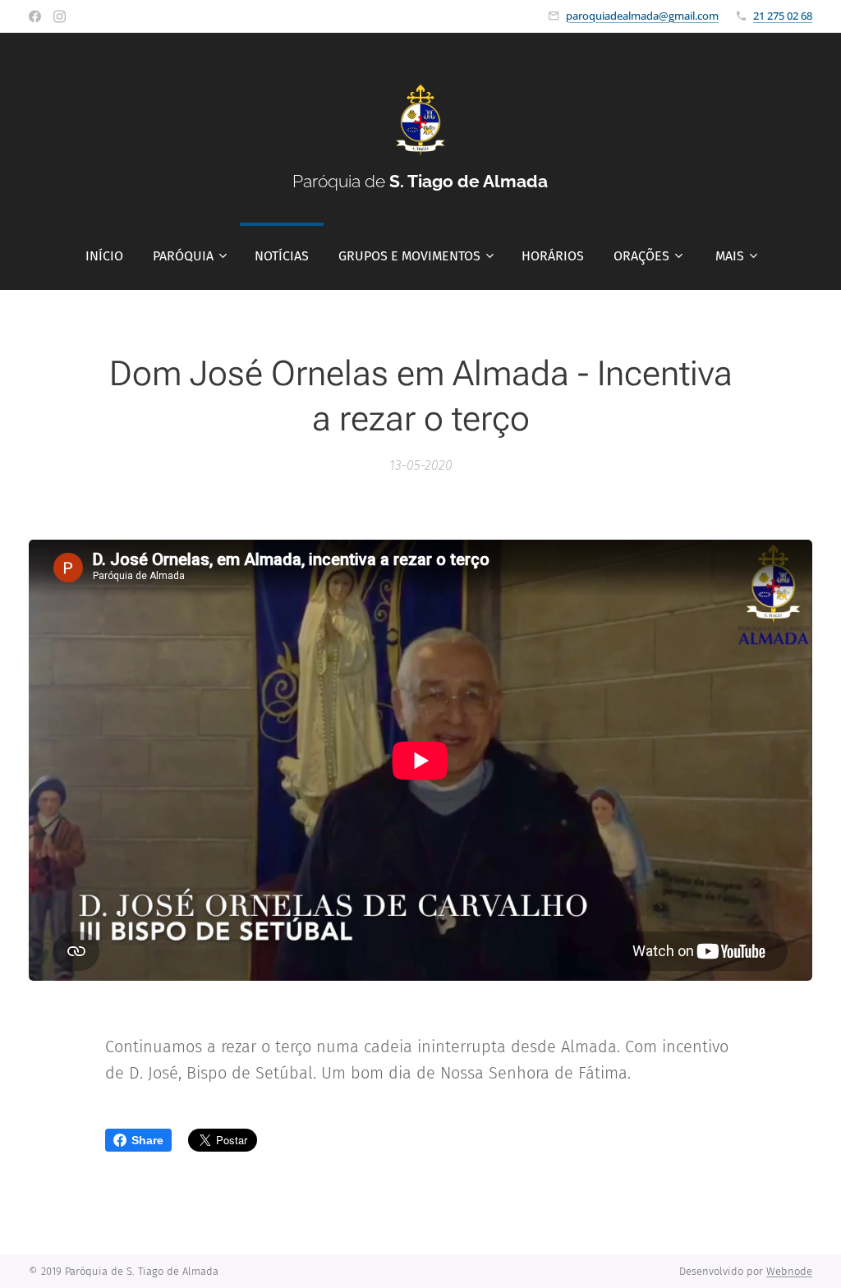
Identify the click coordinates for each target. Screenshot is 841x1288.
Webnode (789, 1271)
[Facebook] (35, 16)
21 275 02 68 (782, 15)
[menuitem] (104, 256)
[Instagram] (59, 16)
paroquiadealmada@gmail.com (642, 15)
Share (147, 1140)
